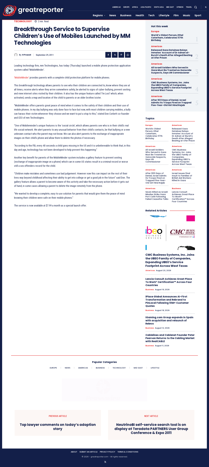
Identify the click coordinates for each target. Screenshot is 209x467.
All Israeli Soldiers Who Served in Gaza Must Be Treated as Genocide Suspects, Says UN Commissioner (171, 70)
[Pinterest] (121, 55)
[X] (205, 7)
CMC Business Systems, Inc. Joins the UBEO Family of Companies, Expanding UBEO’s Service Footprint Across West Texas (171, 86)
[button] (195, 7)
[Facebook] (108, 55)
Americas (156, 46)
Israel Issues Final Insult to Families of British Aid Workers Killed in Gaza (182, 177)
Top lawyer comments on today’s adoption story (58, 427)
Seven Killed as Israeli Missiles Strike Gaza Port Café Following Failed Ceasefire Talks (156, 195)
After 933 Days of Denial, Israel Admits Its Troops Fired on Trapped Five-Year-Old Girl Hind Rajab (171, 103)
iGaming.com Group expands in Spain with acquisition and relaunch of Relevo (169, 320)
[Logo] (33, 10)
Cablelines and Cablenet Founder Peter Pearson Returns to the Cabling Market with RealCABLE (170, 338)
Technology (23, 21)
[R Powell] (16, 55)
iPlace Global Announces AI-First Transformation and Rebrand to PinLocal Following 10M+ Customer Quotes (167, 301)
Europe (155, 31)
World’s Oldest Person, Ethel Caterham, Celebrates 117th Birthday (167, 38)
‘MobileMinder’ (21, 77)
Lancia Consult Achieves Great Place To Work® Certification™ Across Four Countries (168, 282)
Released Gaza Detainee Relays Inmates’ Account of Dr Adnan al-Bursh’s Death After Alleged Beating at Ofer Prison (171, 54)
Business (176, 188)
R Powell (26, 55)
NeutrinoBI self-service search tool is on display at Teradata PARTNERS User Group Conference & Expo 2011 (151, 429)
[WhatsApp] (128, 55)
